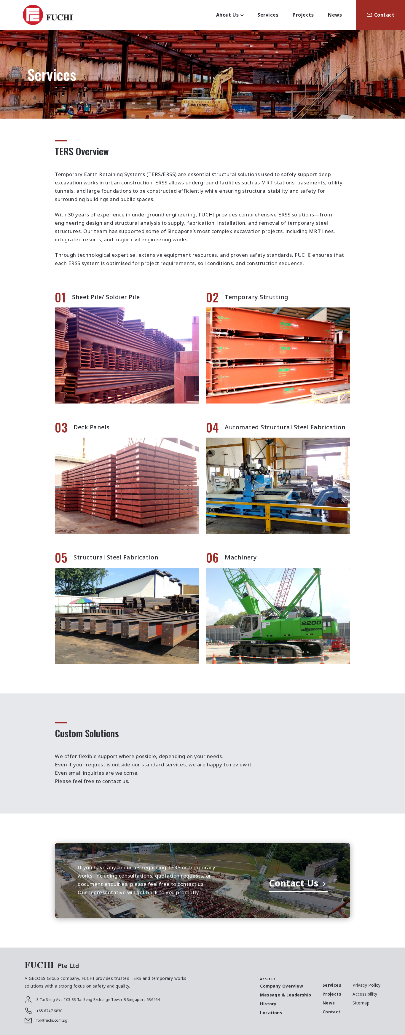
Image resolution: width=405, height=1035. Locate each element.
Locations (271, 1012)
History (268, 1004)
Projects (303, 15)
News (335, 15)
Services (267, 15)
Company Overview (281, 986)
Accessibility (365, 994)
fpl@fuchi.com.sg (52, 1020)
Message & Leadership (285, 995)
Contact (384, 15)
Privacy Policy (366, 985)
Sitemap (361, 1003)
